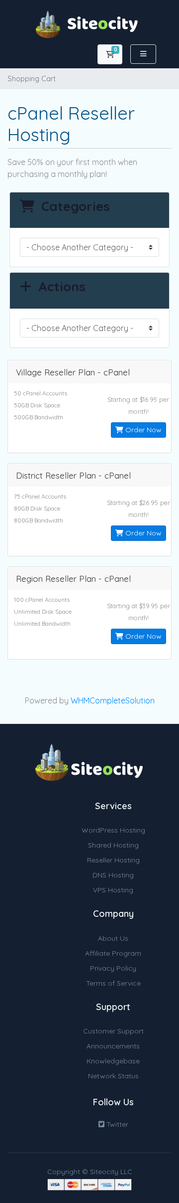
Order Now (142, 429)
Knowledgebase (113, 1060)
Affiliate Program (113, 953)
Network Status (113, 1075)
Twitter (116, 1124)
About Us (113, 938)
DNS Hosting (113, 874)
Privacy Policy (113, 968)
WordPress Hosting (113, 830)
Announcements (113, 1045)
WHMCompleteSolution (113, 700)
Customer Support (113, 1031)
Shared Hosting (113, 845)
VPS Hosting (113, 889)
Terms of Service (113, 983)
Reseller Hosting (113, 860)
